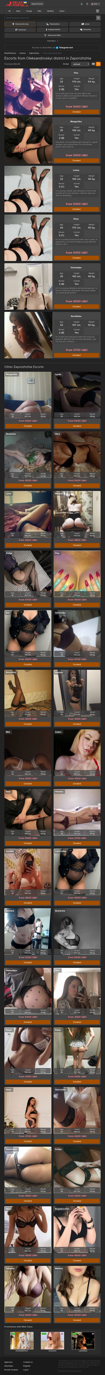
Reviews (87, 29)
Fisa (76, 73)
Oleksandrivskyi (22, 24)
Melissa (59, 1268)
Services (22, 30)
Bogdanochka (62, 1209)
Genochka (60, 612)
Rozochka (11, 672)
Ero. (8, 612)
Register (26, 1366)
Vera (57, 434)
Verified (50, 11)
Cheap (29, 11)
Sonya (9, 553)
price (87, 24)
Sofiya (58, 1149)
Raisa (58, 1030)
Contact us (28, 1362)
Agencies (8, 1362)
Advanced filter (54, 35)
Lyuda (58, 374)
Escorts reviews (11, 1370)
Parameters (55, 24)
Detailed (77, 111)
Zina (8, 791)
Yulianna (10, 1268)
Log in (26, 1370)
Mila (8, 732)
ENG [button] (95, 4)
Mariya (58, 493)
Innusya (59, 672)
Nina (57, 970)
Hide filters (51, 41)
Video (62, 11)
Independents (54, 29)
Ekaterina (11, 434)
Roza (76, 219)
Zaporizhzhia (37, 4)
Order (66, 64)
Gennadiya (76, 267)
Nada (8, 1089)
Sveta (9, 1030)
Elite (39, 11)
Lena (8, 493)
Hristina (59, 791)
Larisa (76, 170)
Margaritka (76, 121)
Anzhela (10, 910)
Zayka (58, 732)
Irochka (9, 851)
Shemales (8, 1366)
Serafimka (76, 316)
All (9, 11)
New (18, 11)
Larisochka (60, 851)
